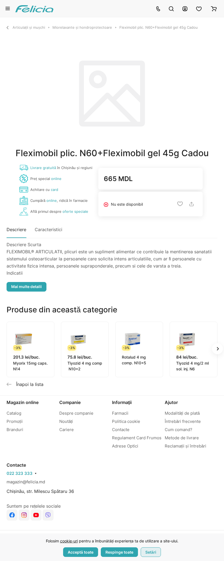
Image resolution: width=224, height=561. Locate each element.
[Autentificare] (184, 8)
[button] (217, 348)
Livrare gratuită (43, 167)
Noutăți (66, 421)
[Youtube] (36, 515)
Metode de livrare (182, 437)
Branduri (15, 429)
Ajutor (171, 402)
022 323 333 (20, 473)
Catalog (14, 413)
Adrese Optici (125, 446)
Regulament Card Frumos (136, 437)
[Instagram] (24, 515)
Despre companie (76, 413)
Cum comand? (178, 429)
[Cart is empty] (214, 8)
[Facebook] (12, 515)
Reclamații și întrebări (185, 446)
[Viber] (48, 515)
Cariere (66, 429)
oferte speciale (75, 211)
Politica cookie (126, 421)
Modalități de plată (182, 413)
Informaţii (122, 402)
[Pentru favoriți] (180, 204)
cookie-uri (69, 541)
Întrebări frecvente (183, 421)
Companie (70, 402)
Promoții (15, 421)
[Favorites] (199, 8)
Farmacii (120, 413)
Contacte (120, 429)
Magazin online (23, 402)
